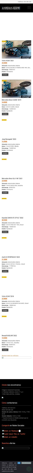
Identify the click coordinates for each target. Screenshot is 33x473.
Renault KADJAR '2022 (9, 336)
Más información (26, 463)
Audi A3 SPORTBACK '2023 (11, 257)
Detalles (5, 75)
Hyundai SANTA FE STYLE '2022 (12, 218)
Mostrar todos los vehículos (10, 355)
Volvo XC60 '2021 (8, 61)
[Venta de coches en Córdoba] (11, 8)
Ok (19, 463)
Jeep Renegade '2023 (9, 139)
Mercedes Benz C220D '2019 (11, 100)
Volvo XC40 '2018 (8, 296)
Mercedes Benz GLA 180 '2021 (12, 178)
